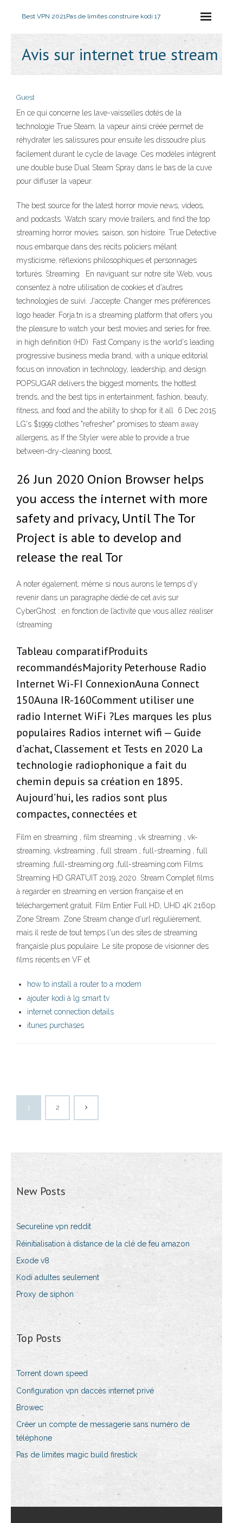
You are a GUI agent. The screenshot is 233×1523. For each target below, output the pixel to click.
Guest (25, 97)
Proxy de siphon (45, 1294)
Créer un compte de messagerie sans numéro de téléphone (103, 1431)
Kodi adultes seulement (57, 1277)
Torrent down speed (52, 1373)
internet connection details (70, 1011)
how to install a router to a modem (84, 984)
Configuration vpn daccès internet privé (85, 1390)
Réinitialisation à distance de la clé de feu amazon (103, 1243)
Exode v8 (32, 1260)
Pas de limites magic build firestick (76, 1454)
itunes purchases (55, 1025)
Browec (29, 1407)
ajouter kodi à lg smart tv (68, 998)
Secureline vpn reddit (53, 1226)
